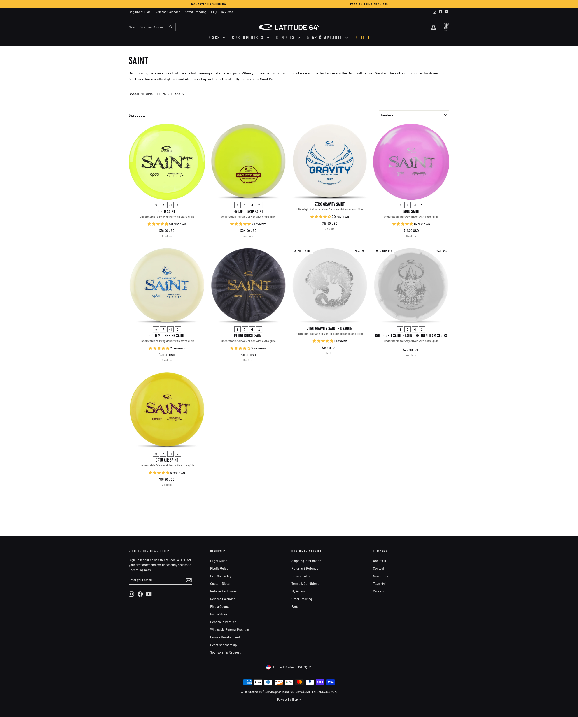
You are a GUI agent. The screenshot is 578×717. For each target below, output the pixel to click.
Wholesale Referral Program (229, 629)
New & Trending (195, 12)
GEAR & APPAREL (325, 37)
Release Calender (167, 12)
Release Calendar (222, 599)
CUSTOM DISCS (249, 37)
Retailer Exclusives (223, 591)
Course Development (225, 637)
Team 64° (379, 583)
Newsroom (380, 576)
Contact (378, 568)
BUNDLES (286, 37)
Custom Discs (220, 583)
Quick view (166, 195)
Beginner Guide (140, 12)
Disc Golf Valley (220, 576)
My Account (299, 591)
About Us (379, 561)
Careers (378, 591)
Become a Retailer (223, 622)
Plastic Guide (219, 568)
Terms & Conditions (305, 583)
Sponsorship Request (225, 652)
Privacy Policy (301, 576)
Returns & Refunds (304, 568)
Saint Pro (267, 79)
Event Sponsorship (223, 645)
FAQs (294, 606)
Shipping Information (306, 561)
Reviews (227, 12)
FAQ (214, 12)
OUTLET (362, 37)
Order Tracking (301, 599)
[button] (158, 224)
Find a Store (218, 614)
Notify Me (304, 250)
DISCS (214, 37)
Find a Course (220, 606)
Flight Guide (218, 561)
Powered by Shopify (289, 699)
